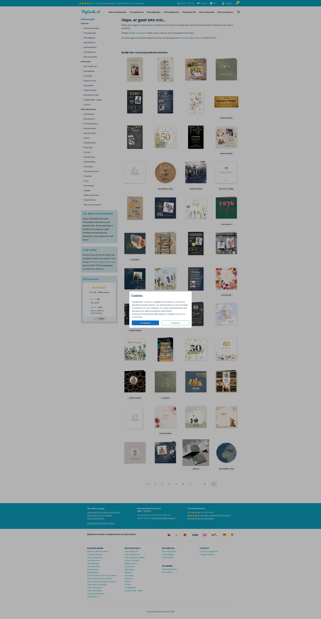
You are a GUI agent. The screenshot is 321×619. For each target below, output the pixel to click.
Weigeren (175, 323)
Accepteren (145, 323)
